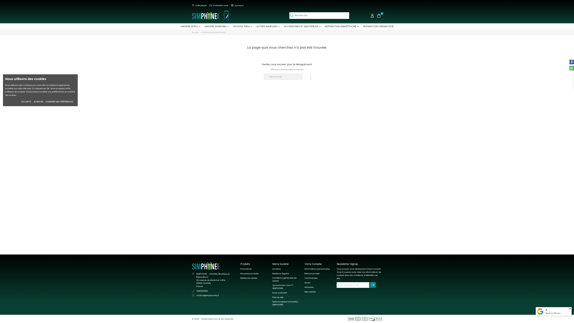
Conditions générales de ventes (284, 279)
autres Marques (268, 26)
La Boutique (201, 5)
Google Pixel (243, 26)
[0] (378, 15)
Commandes (310, 278)
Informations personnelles (317, 269)
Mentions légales (280, 273)
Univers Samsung (216, 26)
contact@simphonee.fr (208, 295)
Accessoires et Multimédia (302, 26)
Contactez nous (220, 5)
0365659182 (202, 291)
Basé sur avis (553, 313)
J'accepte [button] (26, 101)
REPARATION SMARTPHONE (342, 26)
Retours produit (311, 273)
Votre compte (313, 264)
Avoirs (307, 282)
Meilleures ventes (248, 278)
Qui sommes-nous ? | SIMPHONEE (282, 287)
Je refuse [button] (38, 101)
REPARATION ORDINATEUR (378, 26)
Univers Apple (191, 26)
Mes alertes (310, 291)
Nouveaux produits (249, 273)
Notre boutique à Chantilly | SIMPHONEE (285, 303)
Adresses (309, 287)
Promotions (246, 269)
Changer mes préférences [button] (59, 101)
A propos (239, 5)
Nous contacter (279, 292)
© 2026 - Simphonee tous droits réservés (212, 318)
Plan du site (277, 297)
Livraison (276, 269)
